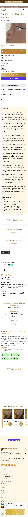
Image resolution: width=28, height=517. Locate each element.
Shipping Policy (4, 483)
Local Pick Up (4, 497)
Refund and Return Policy (7, 476)
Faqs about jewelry (14, 229)
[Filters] (2, 270)
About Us (3, 490)
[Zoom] (23, 41)
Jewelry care (11, 220)
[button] (5, 45)
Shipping (3, 71)
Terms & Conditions (6, 481)
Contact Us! (4, 474)
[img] (14, 306)
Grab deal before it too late (14, 1)
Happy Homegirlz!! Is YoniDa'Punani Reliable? (12, 495)
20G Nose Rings (18, 406)
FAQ (2, 472)
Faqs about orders (14, 240)
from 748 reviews (13, 307)
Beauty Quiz (4, 492)
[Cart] (23, 10)
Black (3, 68)
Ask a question (6, 95)
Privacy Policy (4, 479)
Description (5, 108)
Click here (19, 220)
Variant (3, 65)
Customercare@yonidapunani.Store (12, 458)
